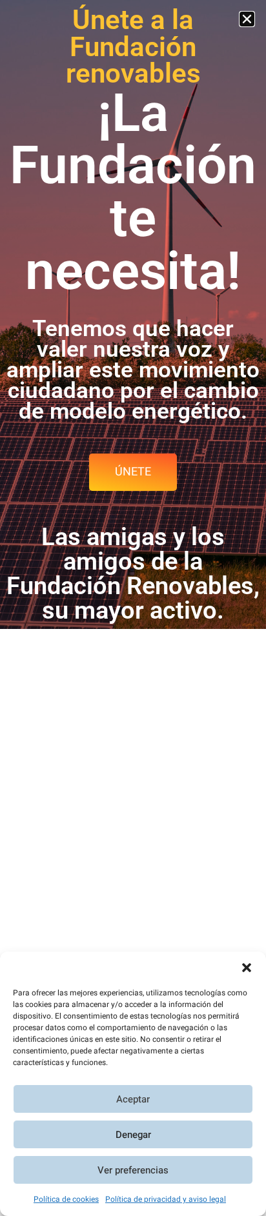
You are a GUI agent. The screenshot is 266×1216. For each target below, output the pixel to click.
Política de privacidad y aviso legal (165, 1199)
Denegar (133, 1135)
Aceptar (133, 1099)
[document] (133, 608)
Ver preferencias (133, 1170)
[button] (246, 967)
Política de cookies (66, 1199)
